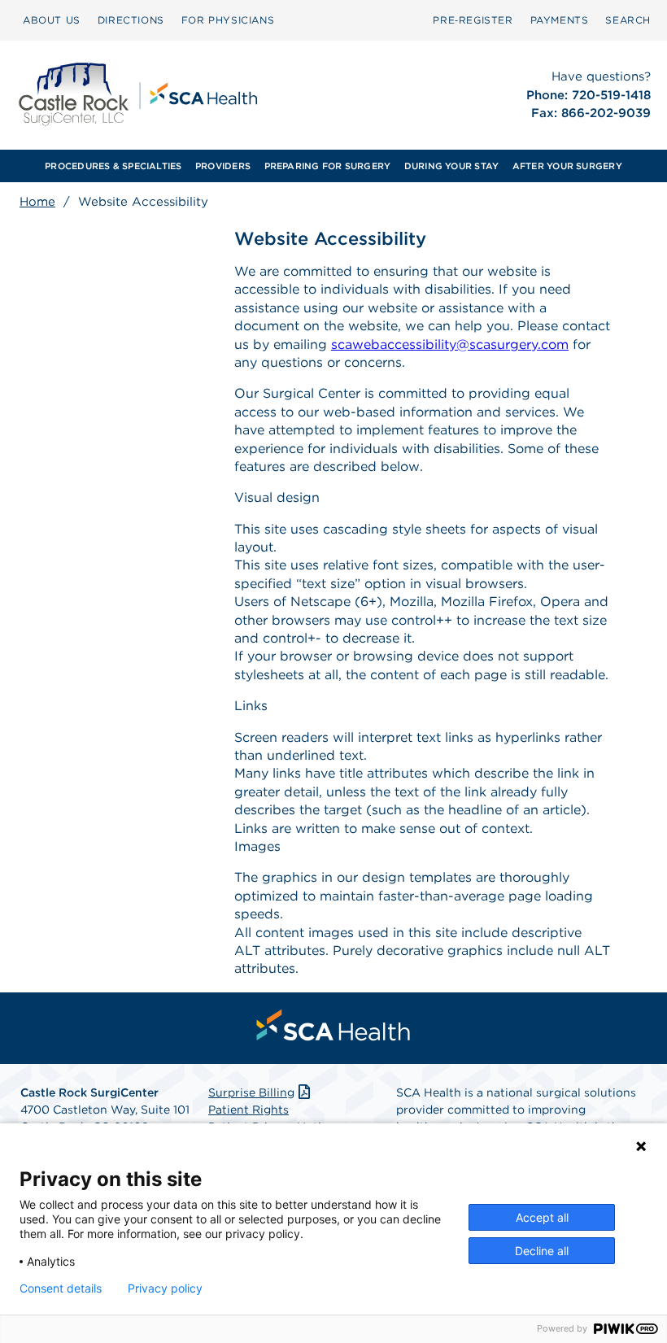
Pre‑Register (472, 20)
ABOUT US (52, 20)
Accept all (542, 1217)
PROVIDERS (223, 166)
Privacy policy (165, 1288)
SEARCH (628, 20)
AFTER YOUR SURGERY (567, 166)
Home (37, 201)
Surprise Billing (251, 1092)
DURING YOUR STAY (451, 166)
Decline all (542, 1251)
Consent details (61, 1288)
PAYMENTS (559, 20)
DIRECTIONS (131, 20)
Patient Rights (248, 1109)
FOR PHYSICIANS (227, 20)
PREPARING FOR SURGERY (327, 166)
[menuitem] (51, 20)
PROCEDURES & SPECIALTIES (113, 166)
